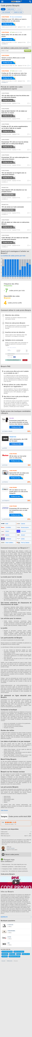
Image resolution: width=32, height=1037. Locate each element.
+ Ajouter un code (17, 12)
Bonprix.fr (4, 917)
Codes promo (10, 9)
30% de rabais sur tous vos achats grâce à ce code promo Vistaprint (18, 491)
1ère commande (6, 12)
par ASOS (4, 448)
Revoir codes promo (12, 854)
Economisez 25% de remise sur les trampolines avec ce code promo (19, 510)
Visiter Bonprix (4, 810)
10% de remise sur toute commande (13, 207)
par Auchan (4, 465)
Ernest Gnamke (11, 848)
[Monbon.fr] (16, 1)
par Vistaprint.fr (5, 500)
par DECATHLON (6, 519)
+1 (29, 27)
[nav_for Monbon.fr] (2, 1)
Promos (19, 9)
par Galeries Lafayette (7, 431)
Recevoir (27, 50)
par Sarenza (5, 482)
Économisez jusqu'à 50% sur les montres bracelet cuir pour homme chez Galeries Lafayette (19, 422)
